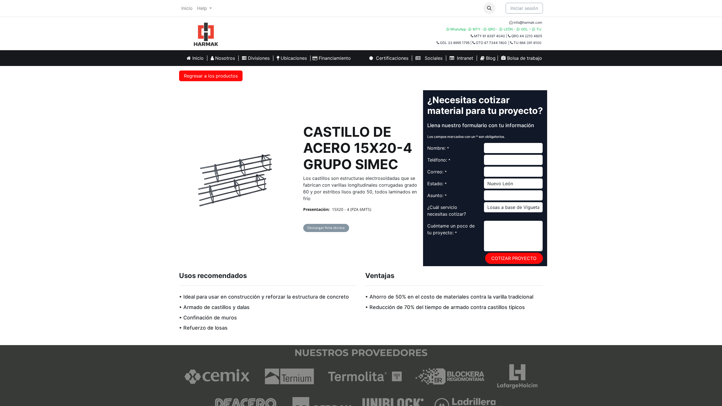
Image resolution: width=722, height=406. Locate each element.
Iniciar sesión (524, 8)
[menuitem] (187, 8)
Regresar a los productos (211, 76)
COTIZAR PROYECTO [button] (513, 258)
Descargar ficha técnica (326, 227)
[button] (489, 8)
